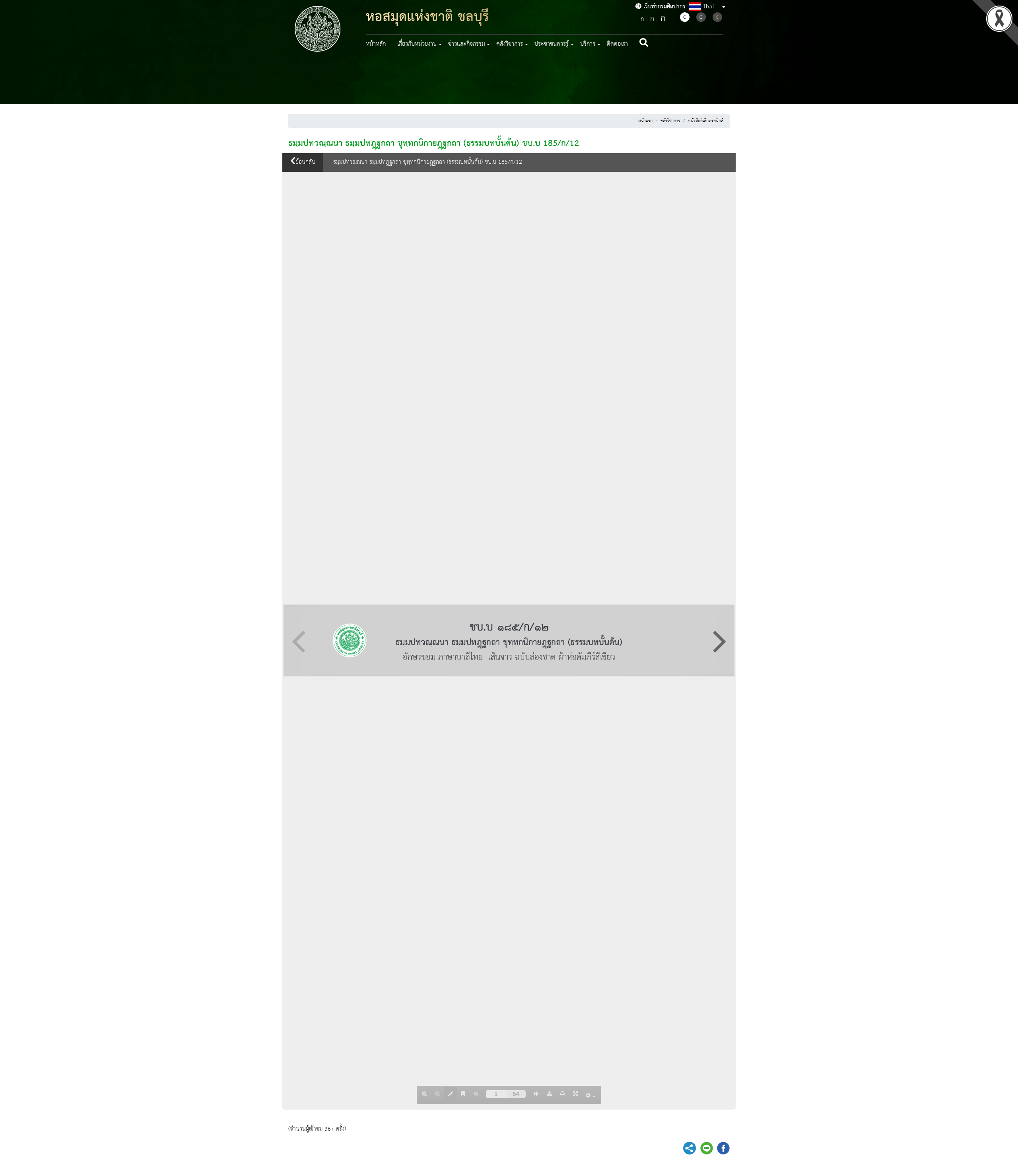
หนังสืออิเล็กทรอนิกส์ (705, 120)
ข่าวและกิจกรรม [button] (466, 44)
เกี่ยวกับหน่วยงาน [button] (417, 44)
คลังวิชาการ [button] (509, 44)
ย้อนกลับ (305, 162)
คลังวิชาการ (670, 120)
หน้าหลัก (376, 44)
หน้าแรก (645, 120)
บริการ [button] (587, 44)
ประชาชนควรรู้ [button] (551, 44)
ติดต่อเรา (617, 44)
